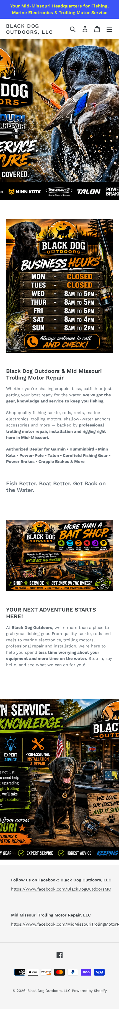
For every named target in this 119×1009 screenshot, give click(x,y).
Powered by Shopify (89, 991)
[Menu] (109, 29)
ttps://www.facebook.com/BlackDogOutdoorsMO (62, 889)
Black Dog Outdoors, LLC (29, 29)
